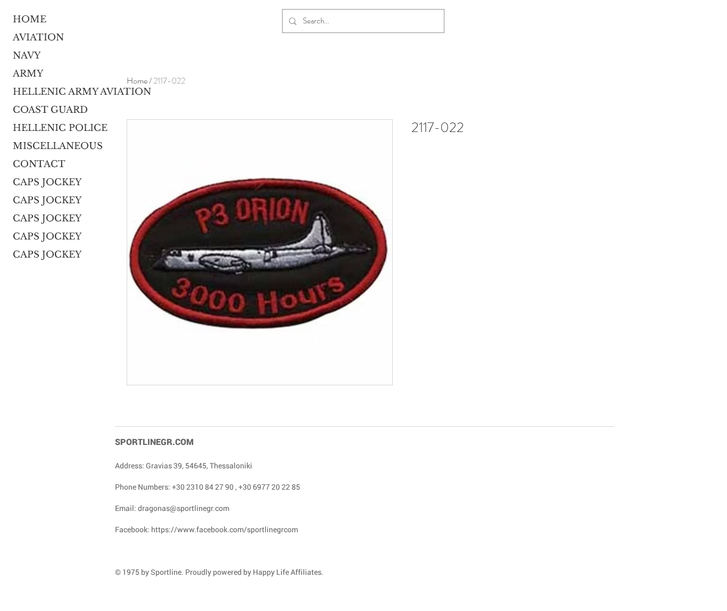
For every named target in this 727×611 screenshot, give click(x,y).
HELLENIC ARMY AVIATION (54, 91)
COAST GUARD (50, 109)
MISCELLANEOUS (54, 146)
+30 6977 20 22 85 (269, 487)
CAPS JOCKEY (47, 182)
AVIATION (38, 37)
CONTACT (39, 164)
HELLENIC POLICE (54, 128)
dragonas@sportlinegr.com (183, 508)
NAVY (26, 55)
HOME (29, 19)
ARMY (28, 73)
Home (137, 81)
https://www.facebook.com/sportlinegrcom (224, 529)
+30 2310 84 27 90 (203, 487)
